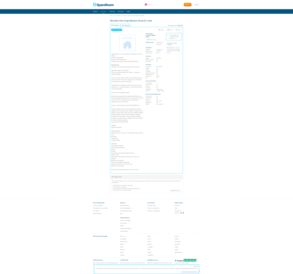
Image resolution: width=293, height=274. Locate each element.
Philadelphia (150, 255)
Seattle (176, 247)
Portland (177, 239)
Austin (121, 247)
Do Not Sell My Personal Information (189, 271)
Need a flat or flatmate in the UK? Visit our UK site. (159, 263)
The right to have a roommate (100, 208)
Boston (122, 252)
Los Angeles (123, 239)
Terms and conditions (125, 220)
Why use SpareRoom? (125, 208)
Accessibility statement (125, 228)
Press (178, 210)
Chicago (122, 255)
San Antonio (178, 241)
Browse (104, 11)
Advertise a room (151, 205)
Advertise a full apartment (153, 210)
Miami (148, 249)
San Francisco (123, 241)
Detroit (149, 241)
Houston (149, 244)
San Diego (177, 244)
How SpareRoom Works (126, 210)
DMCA (121, 225)
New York (122, 236)
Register (187, 4)
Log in (196, 4)
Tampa (176, 249)
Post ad (112, 11)
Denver (149, 239)
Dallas (148, 236)
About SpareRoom (124, 205)
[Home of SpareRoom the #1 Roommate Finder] (103, 4)
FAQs (176, 208)
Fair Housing (96, 210)
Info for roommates (97, 205)
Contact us (177, 205)
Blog (121, 213)
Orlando (149, 252)
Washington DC (178, 252)
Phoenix (177, 236)
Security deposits (97, 213)
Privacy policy (123, 223)
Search (95, 11)
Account (121, 11)
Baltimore (122, 249)
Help (128, 11)
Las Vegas (150, 247)
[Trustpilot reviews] (186, 261)
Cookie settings (124, 231)
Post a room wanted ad (153, 208)
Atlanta (122, 244)
